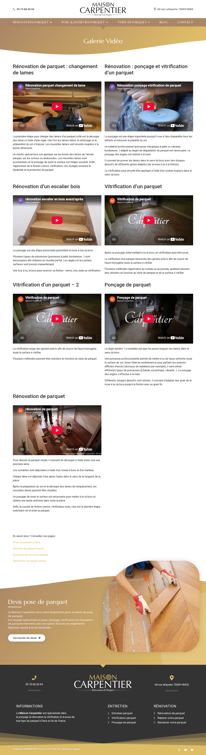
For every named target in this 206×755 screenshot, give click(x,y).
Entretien (118, 706)
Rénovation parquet (31, 22)
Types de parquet (132, 22)
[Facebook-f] (179, 750)
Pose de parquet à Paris (26, 542)
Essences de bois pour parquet (30, 554)
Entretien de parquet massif (28, 548)
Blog (164, 22)
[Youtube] (185, 750)
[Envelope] (192, 750)
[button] (26, 638)
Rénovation (165, 706)
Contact (185, 22)
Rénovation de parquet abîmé (29, 560)
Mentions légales (71, 749)
